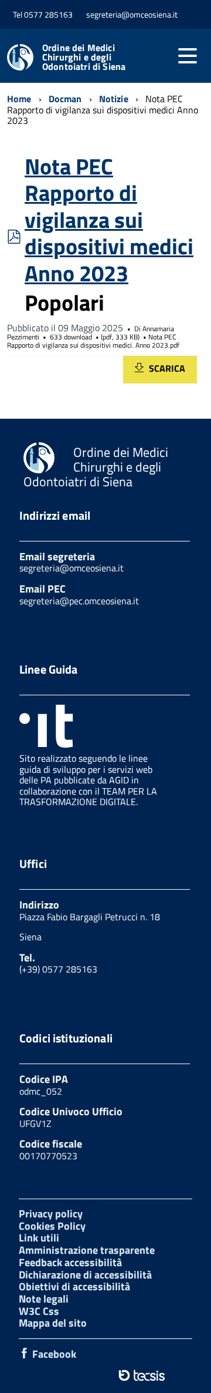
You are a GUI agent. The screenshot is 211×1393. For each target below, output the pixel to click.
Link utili (39, 1238)
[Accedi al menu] (187, 55)
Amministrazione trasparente (87, 1250)
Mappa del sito (53, 1323)
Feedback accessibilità (70, 1262)
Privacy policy (51, 1214)
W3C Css (39, 1311)
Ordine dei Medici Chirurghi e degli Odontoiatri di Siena (83, 57)
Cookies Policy (52, 1226)
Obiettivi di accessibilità (74, 1286)
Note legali (44, 1299)
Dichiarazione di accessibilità (85, 1275)
